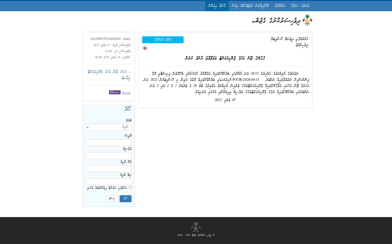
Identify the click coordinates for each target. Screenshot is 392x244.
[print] (145, 48)
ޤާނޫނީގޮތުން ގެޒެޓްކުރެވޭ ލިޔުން (250, 6)
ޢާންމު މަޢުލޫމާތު (162, 39)
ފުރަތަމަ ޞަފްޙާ (300, 6)
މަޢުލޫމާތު (280, 6)
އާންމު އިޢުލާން (217, 6)
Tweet (126, 93)
